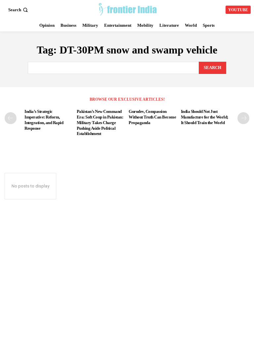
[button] (18, 9)
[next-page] (243, 118)
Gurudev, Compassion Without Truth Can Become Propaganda (152, 117)
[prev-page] (11, 118)
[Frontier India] (128, 9)
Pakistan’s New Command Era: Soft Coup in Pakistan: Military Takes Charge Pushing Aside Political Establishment (100, 122)
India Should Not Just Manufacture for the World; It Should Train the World (204, 117)
